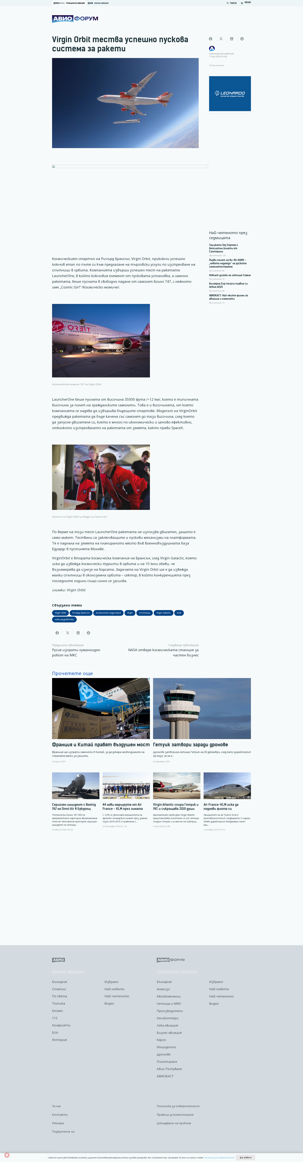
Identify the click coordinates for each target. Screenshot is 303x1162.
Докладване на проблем (174, 1123)
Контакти (60, 1114)
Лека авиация (167, 1025)
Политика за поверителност (178, 1106)
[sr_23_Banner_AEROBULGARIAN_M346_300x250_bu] (230, 93)
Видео (109, 1003)
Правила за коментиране (175, 1114)
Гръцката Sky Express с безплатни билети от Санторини (223, 248)
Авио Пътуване (169, 1069)
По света (59, 996)
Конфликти (61, 1025)
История (59, 1040)
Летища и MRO (169, 1003)
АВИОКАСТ (165, 1076)
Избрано (111, 982)
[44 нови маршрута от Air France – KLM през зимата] (126, 800)
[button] (246, 3)
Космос (57, 1011)
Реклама (58, 1123)
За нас (56, 1106)
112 (54, 1018)
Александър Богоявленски (221, 53)
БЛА (55, 1032)
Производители (170, 1011)
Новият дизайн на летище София (230, 275)
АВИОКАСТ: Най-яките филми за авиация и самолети (228, 297)
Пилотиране (167, 1061)
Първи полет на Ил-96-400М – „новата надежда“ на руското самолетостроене (228, 263)
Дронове (164, 1054)
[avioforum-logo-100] (75, 19)
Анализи (163, 989)
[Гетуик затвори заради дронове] (202, 720)
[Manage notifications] (6, 1155)
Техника (58, 1003)
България (59, 982)
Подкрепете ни (63, 1131)
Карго (161, 1040)
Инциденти (166, 1047)
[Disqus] (151, 885)
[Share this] (57, 633)
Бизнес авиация (169, 1033)
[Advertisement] (230, 163)
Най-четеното (116, 996)
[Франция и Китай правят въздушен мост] (101, 720)
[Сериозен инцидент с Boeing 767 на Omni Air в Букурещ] (75, 801)
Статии (59, 989)
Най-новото (114, 989)
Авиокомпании (169, 996)
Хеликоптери (167, 1018)
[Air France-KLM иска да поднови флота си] (227, 801)
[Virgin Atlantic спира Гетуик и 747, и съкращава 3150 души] (176, 800)
